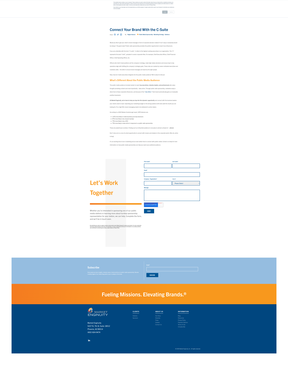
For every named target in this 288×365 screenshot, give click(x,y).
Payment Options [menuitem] (183, 322)
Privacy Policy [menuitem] (182, 320)
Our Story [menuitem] (158, 316)
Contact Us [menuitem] (158, 324)
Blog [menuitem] (179, 316)
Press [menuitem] (156, 320)
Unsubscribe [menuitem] (181, 327)
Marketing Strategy (159, 34)
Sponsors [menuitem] (135, 318)
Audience (167, 34)
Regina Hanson (131, 34)
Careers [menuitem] (157, 322)
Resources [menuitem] (181, 318)
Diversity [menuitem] (157, 318)
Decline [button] (171, 12)
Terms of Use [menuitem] (181, 324)
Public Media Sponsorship (146, 34)
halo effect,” (148, 92)
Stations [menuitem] (135, 316)
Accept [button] (165, 12)
